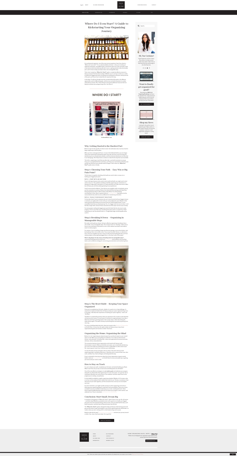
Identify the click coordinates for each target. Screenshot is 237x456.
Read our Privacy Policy (137, 454)
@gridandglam (150, 440)
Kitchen (138, 12)
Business (125, 12)
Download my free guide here (106, 412)
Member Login (110, 440)
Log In (81, 5)
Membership (96, 440)
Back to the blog (106, 420)
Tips (152, 12)
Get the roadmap (146, 104)
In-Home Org (96, 438)
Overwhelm (112, 12)
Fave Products (110, 438)
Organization (98, 12)
